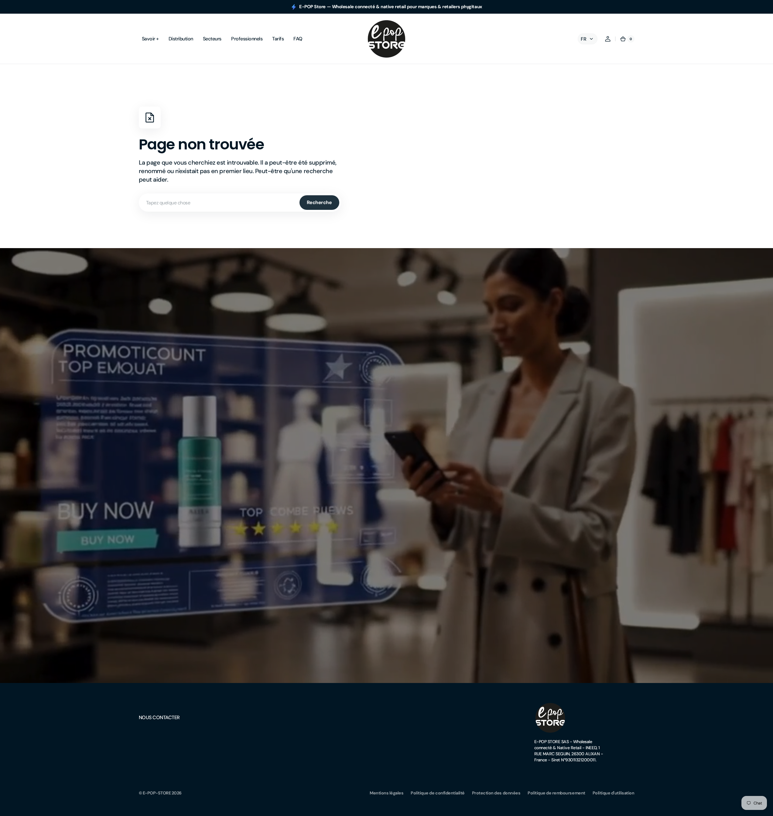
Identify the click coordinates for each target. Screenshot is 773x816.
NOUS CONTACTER (159, 717)
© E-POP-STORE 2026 (160, 793)
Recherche (319, 202)
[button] (607, 39)
